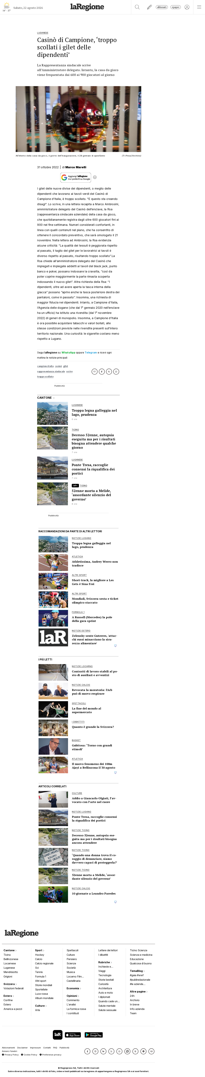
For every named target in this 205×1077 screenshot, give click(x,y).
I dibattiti (103, 954)
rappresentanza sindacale (51, 371)
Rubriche (104, 962)
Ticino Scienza (138, 950)
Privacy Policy (11, 1055)
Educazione (137, 959)
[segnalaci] (150, 7)
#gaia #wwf (137, 975)
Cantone (9, 950)
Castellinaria (73, 980)
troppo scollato (45, 376)
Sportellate (41, 989)
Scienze (71, 963)
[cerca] (137, 7)
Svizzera (9, 984)
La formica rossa (76, 1009)
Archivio (134, 1000)
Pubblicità (64, 1047)
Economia (73, 988)
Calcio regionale (44, 963)
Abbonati (161, 7)
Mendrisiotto (11, 972)
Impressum (35, 1047)
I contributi (73, 1013)
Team (133, 1013)
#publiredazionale (140, 979)
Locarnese (10, 963)
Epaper (175, 7)
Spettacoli (72, 950)
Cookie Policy (30, 1055)
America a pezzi (13, 1009)
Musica (71, 972)
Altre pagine (138, 991)
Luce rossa (41, 993)
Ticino (7, 954)
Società (71, 967)
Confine (8, 1000)
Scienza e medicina (141, 954)
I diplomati (104, 997)
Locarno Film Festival (74, 977)
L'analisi (71, 1004)
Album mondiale (44, 998)
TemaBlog (136, 970)
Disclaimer (22, 1047)
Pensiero (72, 959)
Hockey (39, 954)
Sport (39, 950)
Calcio (38, 959)
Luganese (9, 967)
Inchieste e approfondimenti (107, 967)
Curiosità (103, 984)
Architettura (105, 988)
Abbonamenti (8, 1047)
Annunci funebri (9, 1051)
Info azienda (137, 1009)
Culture (40, 1005)
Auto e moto (105, 992)
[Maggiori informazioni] (95, 177)
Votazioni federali (14, 988)
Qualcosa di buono (141, 963)
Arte (37, 1010)
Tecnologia (104, 975)
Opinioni (72, 995)
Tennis (39, 972)
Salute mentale (106, 1005)
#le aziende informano (136, 984)
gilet (65, 366)
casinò (58, 366)
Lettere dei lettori (108, 950)
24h (132, 995)
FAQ (55, 1047)
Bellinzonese (11, 959)
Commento (73, 1000)
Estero (8, 995)
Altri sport (40, 980)
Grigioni (8, 976)
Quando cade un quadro (108, 1001)
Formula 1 (40, 976)
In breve (134, 1004)
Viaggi (101, 970)
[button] (87, 1051)
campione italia (45, 366)
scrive (69, 371)
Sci (37, 967)
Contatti (47, 1047)
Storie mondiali (43, 985)
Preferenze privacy (51, 1055)
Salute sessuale (107, 1010)
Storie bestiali (106, 979)
